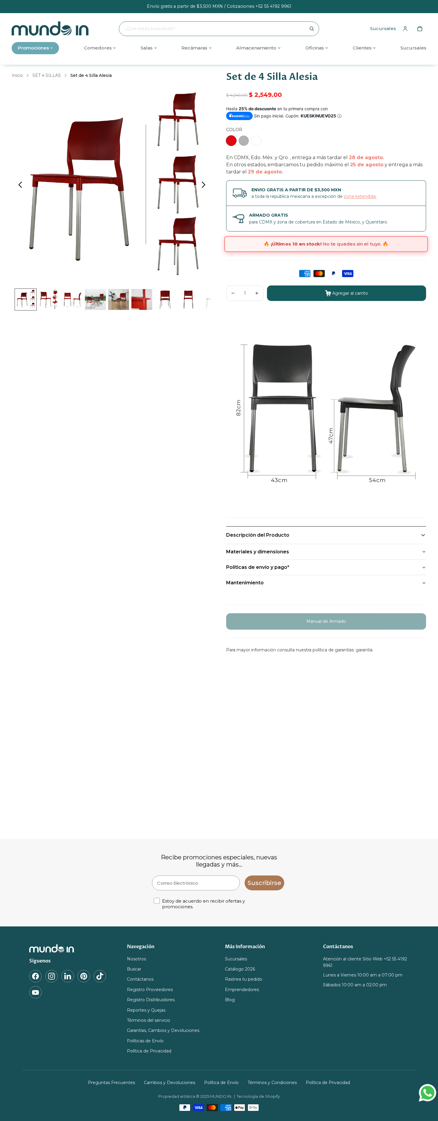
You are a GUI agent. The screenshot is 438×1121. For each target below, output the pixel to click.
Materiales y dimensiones (257, 552)
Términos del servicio (148, 1020)
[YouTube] (35, 992)
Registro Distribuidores (151, 999)
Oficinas (314, 48)
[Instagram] (51, 976)
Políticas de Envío (145, 1041)
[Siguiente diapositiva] (205, 185)
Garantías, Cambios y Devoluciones (163, 1030)
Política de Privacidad (149, 1051)
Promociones (33, 48)
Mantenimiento (245, 583)
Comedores (98, 48)
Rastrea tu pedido (243, 979)
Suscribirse (264, 882)
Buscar (134, 969)
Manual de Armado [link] (326, 621)
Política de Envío (221, 1082)
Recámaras (194, 48)
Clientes (362, 48)
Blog (230, 999)
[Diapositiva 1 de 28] (25, 299)
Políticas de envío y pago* (257, 567)
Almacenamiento (256, 48)
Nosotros (136, 959)
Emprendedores (242, 989)
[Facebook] (35, 976)
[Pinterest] (83, 976)
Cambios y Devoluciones (169, 1082)
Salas (147, 48)
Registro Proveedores (150, 989)
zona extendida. (360, 196)
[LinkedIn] (67, 976)
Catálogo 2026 (240, 969)
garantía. (364, 650)
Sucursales (383, 28)
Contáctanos (140, 979)
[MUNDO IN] (72, 948)
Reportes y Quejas (146, 1010)
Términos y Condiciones (272, 1082)
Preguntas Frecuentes (111, 1082)
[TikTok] (100, 976)
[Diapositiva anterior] (18, 185)
